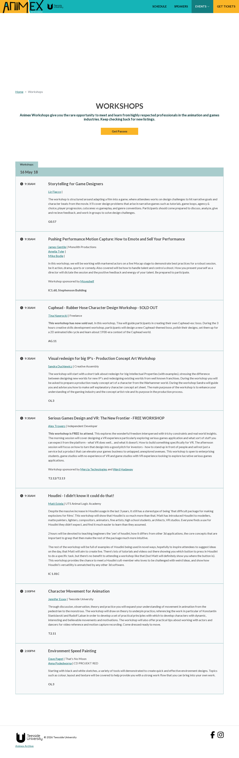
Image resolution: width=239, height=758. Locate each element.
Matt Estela (56, 503)
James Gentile (57, 247)
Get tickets (226, 6)
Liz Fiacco (54, 191)
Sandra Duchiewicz (60, 366)
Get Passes (119, 131)
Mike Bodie (55, 256)
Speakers (181, 6)
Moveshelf (87, 281)
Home (19, 91)
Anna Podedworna (60, 663)
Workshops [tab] (26, 164)
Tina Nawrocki (57, 315)
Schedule (159, 6)
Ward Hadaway (123, 469)
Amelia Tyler (56, 251)
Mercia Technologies (93, 469)
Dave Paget (55, 658)
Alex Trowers (56, 426)
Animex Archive (24, 746)
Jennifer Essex (57, 599)
